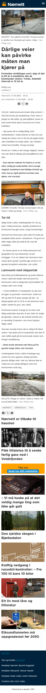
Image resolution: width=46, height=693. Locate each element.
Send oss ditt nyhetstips (23, 471)
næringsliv (20, 408)
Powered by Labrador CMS (23, 689)
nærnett (7, 408)
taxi (31, 408)
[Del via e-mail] (26, 104)
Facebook (20, 660)
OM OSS (5, 653)
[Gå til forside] (20, 4)
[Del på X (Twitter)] (23, 104)
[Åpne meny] (43, 4)
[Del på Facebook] (19, 104)
